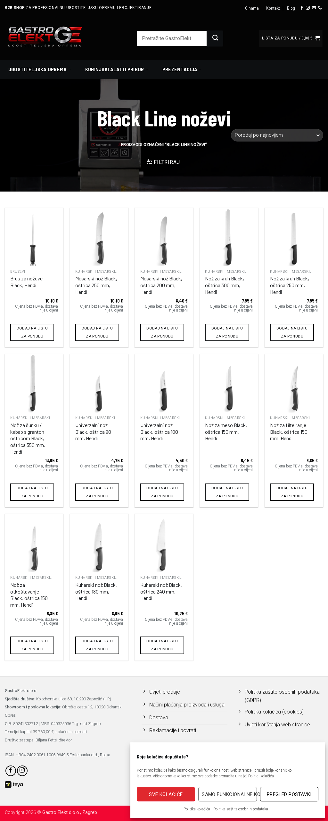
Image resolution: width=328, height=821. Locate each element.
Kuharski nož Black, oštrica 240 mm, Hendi (161, 591)
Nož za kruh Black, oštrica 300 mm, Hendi (224, 285)
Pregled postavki (289, 794)
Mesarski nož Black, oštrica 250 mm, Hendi (96, 285)
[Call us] (320, 8)
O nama (252, 8)
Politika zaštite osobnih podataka (240, 809)
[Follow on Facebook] (302, 8)
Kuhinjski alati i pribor (114, 69)
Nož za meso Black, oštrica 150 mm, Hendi (226, 431)
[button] (291, 38)
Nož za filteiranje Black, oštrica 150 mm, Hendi (289, 431)
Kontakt (273, 8)
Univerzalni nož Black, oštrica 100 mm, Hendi (159, 431)
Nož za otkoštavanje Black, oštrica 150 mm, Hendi (29, 595)
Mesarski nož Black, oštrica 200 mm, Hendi (161, 285)
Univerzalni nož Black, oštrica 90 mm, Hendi (93, 431)
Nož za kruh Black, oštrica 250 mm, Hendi (289, 285)
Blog (291, 8)
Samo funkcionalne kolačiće (229, 794)
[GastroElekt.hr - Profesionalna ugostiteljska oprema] (53, 36)
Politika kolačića (197, 809)
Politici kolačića (261, 776)
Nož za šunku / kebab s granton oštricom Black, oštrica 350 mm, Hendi (27, 438)
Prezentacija (179, 69)
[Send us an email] (314, 8)
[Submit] (215, 38)
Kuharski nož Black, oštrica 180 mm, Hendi (96, 591)
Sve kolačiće (166, 794)
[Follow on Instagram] (308, 8)
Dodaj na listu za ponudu (32, 332)
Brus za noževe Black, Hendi (26, 281)
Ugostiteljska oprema (37, 69)
